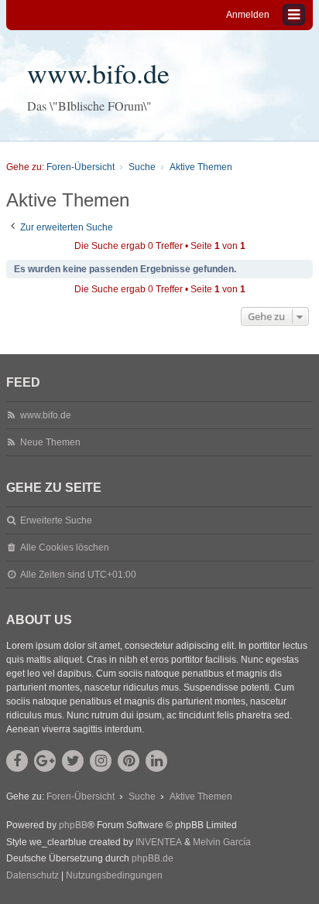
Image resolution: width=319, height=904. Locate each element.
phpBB (73, 825)
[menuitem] (32, 876)
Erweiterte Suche (56, 520)
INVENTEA (158, 842)
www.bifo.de (98, 72)
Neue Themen (50, 442)
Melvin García (222, 842)
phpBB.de (152, 858)
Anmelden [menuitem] (247, 14)
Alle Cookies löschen (64, 547)
